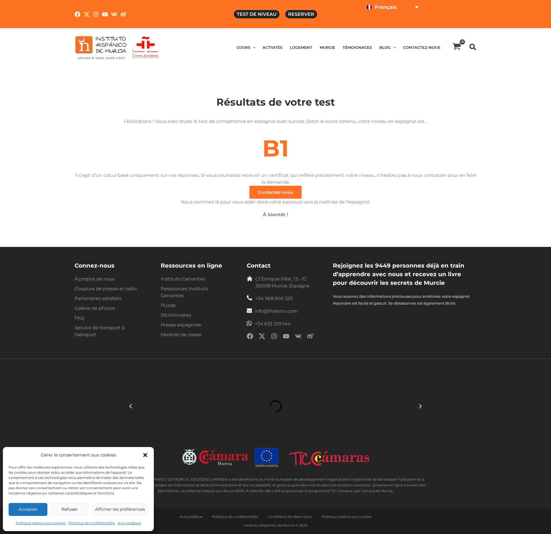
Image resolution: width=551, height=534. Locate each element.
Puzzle (168, 305)
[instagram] (274, 337)
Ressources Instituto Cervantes (184, 292)
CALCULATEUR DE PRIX (443, 21)
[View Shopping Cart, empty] (456, 47)
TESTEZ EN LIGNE (387, 21)
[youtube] (286, 337)
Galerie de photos (95, 308)
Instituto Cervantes (183, 279)
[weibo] (310, 337)
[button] (145, 455)
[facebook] (250, 337)
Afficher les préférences (120, 509)
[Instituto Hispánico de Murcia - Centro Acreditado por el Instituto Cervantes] (146, 47)
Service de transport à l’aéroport (100, 331)
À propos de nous (95, 279)
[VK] (114, 14)
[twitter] (262, 337)
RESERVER (301, 14)
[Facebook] (77, 14)
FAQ (79, 318)
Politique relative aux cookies (41, 523)
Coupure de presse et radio (106, 288)
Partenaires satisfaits (98, 298)
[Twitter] (87, 14)
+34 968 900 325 (274, 298)
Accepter (28, 509)
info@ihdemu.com (276, 311)
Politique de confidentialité (92, 523)
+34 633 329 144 (273, 323)
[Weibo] (123, 14)
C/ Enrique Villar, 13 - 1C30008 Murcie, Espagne (282, 282)
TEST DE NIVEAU (257, 14)
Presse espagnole (181, 325)
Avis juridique (129, 523)
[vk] (298, 337)
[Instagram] (96, 14)
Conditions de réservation (290, 516)
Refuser (69, 509)
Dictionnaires (176, 315)
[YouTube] (105, 14)
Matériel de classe (181, 334)
